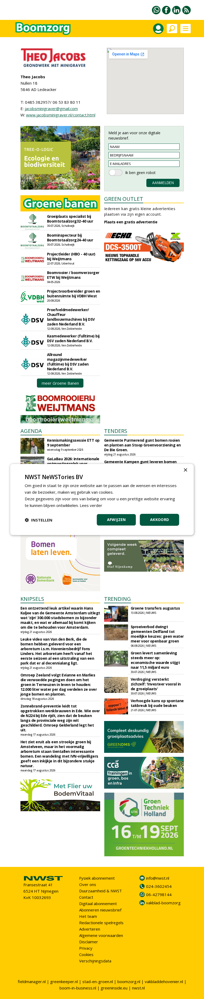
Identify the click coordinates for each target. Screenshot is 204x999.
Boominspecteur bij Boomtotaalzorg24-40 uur (70, 237)
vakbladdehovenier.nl (164, 981)
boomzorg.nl (128, 981)
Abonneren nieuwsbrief (100, 910)
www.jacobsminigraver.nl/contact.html (60, 115)
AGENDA (31, 431)
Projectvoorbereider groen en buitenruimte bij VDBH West (73, 293)
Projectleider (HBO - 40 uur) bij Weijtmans (71, 256)
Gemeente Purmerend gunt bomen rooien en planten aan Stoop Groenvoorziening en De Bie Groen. (142, 445)
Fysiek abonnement (97, 878)
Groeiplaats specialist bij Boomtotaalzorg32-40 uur (70, 219)
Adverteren (89, 929)
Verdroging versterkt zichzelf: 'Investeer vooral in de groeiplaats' (156, 684)
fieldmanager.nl (32, 981)
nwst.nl (138, 988)
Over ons (87, 884)
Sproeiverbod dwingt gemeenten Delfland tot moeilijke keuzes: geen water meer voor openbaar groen (157, 634)
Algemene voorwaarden (101, 935)
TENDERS (115, 431)
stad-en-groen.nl (97, 981)
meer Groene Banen (60, 383)
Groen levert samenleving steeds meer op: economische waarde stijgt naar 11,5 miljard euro (155, 660)
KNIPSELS (32, 598)
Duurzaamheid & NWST (100, 890)
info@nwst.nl (157, 878)
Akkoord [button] (159, 519)
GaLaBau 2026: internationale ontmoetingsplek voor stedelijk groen (73, 463)
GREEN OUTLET (123, 198)
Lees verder (91, 505)
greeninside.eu (114, 988)
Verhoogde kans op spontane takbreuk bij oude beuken (157, 703)
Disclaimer (88, 941)
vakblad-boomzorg (163, 902)
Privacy (85, 948)
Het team (88, 916)
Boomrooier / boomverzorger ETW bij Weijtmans (73, 275)
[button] (38, 520)
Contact (86, 897)
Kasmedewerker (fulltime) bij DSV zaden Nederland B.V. (73, 338)
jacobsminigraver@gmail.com (51, 108)
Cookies (86, 954)
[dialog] (102, 499)
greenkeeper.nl (64, 981)
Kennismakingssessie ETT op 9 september (73, 443)
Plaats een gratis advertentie (131, 221)
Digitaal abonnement (98, 903)
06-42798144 (159, 894)
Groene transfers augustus (155, 608)
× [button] (185, 470)
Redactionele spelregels (101, 922)
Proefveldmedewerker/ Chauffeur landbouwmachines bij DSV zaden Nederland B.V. (71, 317)
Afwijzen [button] (116, 519)
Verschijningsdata (95, 960)
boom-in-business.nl (78, 988)
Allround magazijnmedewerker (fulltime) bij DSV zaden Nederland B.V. (68, 361)
